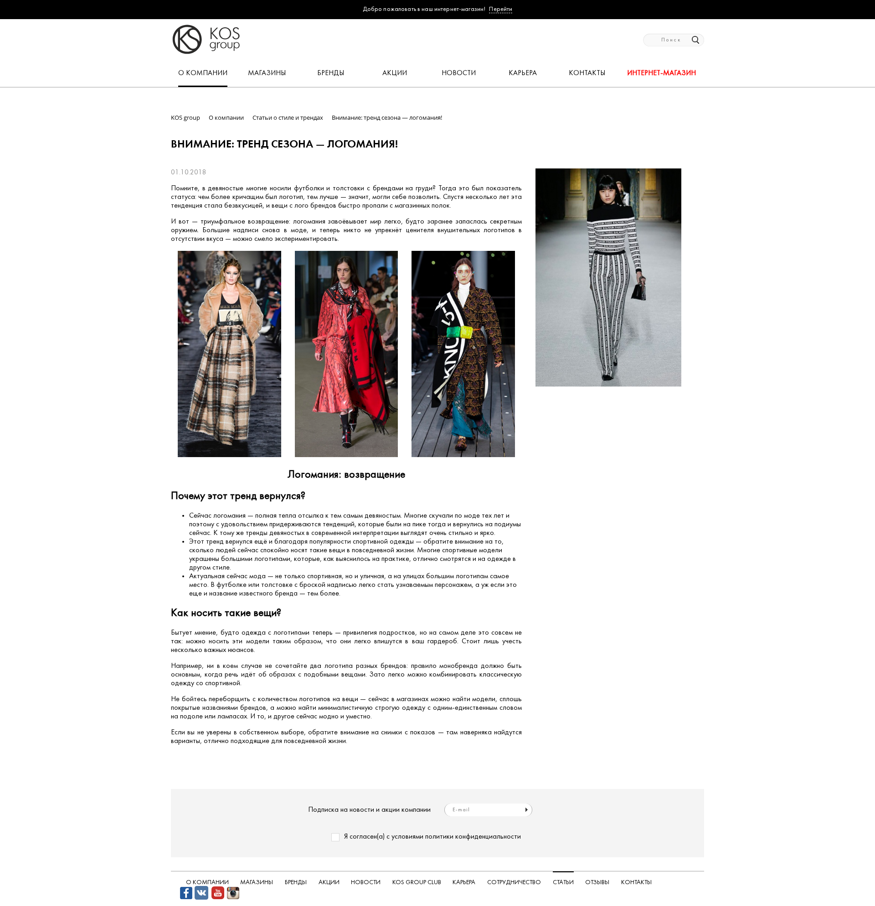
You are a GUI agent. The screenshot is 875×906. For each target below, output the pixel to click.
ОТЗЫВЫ (597, 883)
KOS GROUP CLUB (416, 883)
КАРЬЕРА (523, 73)
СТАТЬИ (563, 883)
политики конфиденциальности (473, 836)
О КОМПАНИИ (202, 73)
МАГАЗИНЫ (267, 73)
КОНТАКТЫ (587, 73)
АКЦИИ (394, 73)
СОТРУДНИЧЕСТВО (514, 883)
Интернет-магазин (661, 73)
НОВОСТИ (459, 73)
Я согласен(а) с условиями (432, 836)
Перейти (500, 9)
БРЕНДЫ (330, 73)
